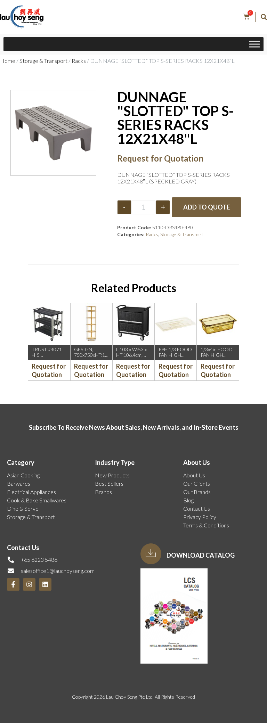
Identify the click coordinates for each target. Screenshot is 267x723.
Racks (79, 60)
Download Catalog (201, 555)
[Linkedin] (45, 584)
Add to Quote (206, 207)
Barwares (18, 483)
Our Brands (197, 491)
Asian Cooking (23, 475)
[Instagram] (29, 584)
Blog (188, 500)
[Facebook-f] (13, 584)
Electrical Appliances (31, 491)
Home (7, 60)
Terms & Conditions (206, 525)
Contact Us (196, 508)
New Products (112, 475)
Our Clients (196, 483)
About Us (194, 475)
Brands (103, 491)
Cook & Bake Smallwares (36, 500)
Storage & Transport (43, 60)
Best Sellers (109, 483)
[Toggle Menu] (254, 44)
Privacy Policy (199, 517)
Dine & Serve (23, 508)
